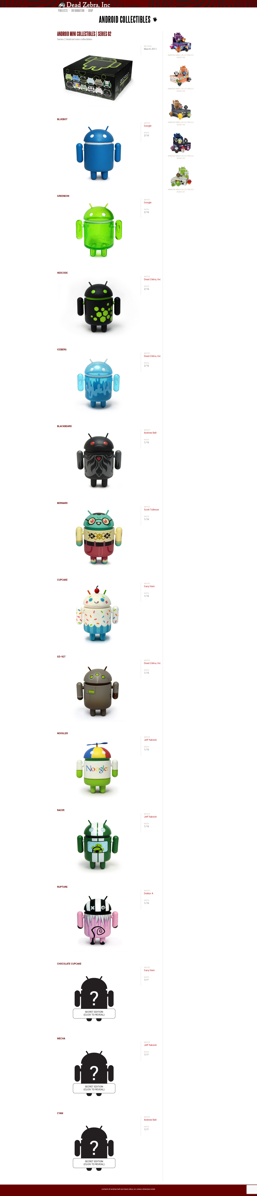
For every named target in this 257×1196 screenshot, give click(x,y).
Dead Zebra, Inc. (152, 279)
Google (147, 126)
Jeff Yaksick (150, 740)
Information (78, 10)
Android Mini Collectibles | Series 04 (181, 123)
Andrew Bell (150, 433)
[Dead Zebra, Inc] (86, 4)
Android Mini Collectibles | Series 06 (181, 56)
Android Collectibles (125, 19)
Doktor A (148, 893)
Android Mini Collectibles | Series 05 (181, 90)
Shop (90, 10)
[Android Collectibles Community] (154, 19)
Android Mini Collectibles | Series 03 (181, 157)
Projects (63, 10)
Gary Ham (149, 586)
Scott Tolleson (151, 510)
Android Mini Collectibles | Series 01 (181, 191)
